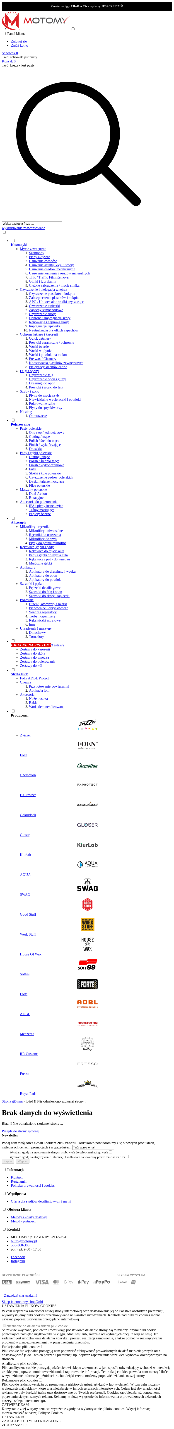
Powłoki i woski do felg (46, 387)
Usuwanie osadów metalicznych (52, 269)
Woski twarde (39, 346)
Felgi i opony (29, 371)
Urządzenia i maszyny (36, 628)
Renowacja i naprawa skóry (49, 322)
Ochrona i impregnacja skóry (49, 318)
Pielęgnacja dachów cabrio (48, 367)
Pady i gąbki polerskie (36, 453)
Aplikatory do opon (43, 575)
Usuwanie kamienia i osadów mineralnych (59, 273)
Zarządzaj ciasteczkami (20, 1295)
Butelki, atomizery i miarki (48, 604)
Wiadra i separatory (43, 612)
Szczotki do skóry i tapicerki (49, 596)
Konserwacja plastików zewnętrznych (56, 363)
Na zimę (26, 412)
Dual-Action (38, 493)
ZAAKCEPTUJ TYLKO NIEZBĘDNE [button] (31, 1421)
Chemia (25, 682)
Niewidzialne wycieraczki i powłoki (55, 399)
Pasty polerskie (30, 428)
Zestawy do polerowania (37, 661)
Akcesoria (27, 694)
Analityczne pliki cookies (20, 1363)
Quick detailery (40, 338)
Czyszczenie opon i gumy (47, 379)
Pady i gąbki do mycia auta (48, 555)
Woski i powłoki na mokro (48, 355)
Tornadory (36, 636)
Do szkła (35, 449)
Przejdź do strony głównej (20, 1131)
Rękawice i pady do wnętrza (49, 559)
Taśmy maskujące (41, 510)
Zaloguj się (19, 41)
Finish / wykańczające (45, 445)
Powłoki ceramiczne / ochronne (51, 342)
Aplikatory (27, 567)
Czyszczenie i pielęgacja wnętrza (43, 289)
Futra (32, 469)
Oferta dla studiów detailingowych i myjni (41, 1201)
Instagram (18, 1261)
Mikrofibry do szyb (43, 539)
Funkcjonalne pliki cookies (21, 1347)
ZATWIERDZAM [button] (15, 1405)
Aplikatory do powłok (45, 579)
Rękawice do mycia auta (46, 551)
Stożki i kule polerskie (45, 473)
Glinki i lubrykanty (42, 281)
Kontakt (16, 1177)
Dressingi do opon (42, 383)
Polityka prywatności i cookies (33, 1185)
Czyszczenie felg (41, 375)
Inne (32, 624)
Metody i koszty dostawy (29, 1217)
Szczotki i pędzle (32, 584)
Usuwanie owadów (43, 261)
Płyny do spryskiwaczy (45, 408)
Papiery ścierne (40, 514)
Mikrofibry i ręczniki (35, 527)
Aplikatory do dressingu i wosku (52, 571)
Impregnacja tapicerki (44, 326)
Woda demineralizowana (46, 707)
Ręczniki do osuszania (45, 535)
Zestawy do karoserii (35, 649)
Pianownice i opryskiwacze (48, 608)
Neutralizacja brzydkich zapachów (53, 330)
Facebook (18, 1257)
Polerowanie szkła (42, 403)
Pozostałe (27, 600)
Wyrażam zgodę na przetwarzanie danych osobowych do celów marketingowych (59, 1152)
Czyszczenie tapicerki (44, 306)
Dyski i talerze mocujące (46, 481)
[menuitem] (83, 328)
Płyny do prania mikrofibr (47, 543)
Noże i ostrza (38, 698)
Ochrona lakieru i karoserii (39, 334)
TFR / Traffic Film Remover (49, 277)
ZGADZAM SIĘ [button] (14, 1425)
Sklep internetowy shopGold (22, 1302)
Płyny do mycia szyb (44, 395)
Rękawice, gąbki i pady (37, 547)
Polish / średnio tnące (44, 441)
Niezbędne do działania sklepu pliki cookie (37, 1326)
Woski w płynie (40, 350)
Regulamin (19, 1181)
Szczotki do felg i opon (45, 592)
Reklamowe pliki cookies (20, 1380)
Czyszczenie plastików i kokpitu (52, 293)
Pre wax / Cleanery (42, 359)
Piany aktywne (39, 257)
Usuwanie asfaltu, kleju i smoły (51, 265)
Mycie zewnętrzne (33, 249)
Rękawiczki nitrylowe (44, 620)
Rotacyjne (36, 498)
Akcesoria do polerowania (39, 502)
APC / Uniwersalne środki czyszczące (56, 302)
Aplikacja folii (39, 690)
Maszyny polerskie (33, 489)
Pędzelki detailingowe (44, 588)
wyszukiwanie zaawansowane (23, 228)
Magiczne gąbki (40, 563)
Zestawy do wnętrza (34, 657)
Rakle (33, 703)
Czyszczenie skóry (42, 314)
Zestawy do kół (31, 665)
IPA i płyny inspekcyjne (46, 506)
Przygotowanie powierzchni (49, 686)
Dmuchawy (37, 632)
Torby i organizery (42, 616)
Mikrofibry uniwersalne (46, 531)
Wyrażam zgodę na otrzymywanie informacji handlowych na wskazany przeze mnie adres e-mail (68, 1157)
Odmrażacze (38, 416)
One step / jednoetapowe (46, 432)
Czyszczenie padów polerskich (51, 477)
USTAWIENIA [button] (13, 1417)
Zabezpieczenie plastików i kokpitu (54, 298)
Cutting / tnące (39, 436)
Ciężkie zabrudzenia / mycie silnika (54, 285)
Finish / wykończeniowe (46, 465)
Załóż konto (19, 45)
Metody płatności (23, 1221)
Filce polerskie (39, 485)
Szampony (36, 253)
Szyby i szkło (29, 391)
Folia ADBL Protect (34, 678)
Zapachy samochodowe (46, 310)
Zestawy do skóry (33, 653)
